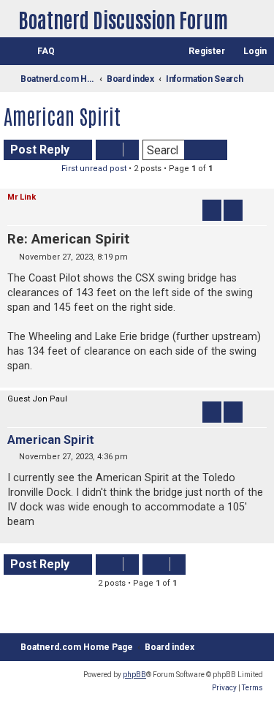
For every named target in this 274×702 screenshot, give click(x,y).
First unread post (93, 168)
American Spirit (62, 115)
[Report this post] (211, 210)
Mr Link (21, 197)
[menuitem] (39, 51)
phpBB (134, 675)
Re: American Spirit (68, 239)
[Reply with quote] (233, 210)
